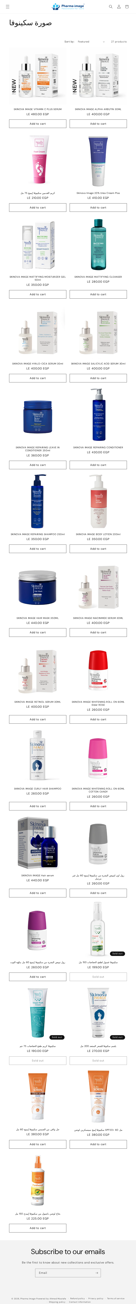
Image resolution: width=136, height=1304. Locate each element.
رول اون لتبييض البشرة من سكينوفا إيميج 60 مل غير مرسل (98, 877)
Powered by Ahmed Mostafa (51, 1298)
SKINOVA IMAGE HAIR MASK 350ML (38, 618)
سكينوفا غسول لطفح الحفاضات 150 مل (98, 962)
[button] (8, 7)
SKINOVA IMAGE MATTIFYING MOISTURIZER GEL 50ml (38, 278)
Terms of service (116, 1298)
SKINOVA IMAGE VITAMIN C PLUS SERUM (38, 109)
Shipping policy (57, 1302)
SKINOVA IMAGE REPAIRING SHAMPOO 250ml (38, 534)
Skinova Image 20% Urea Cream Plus (98, 193)
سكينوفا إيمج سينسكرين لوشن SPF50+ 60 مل (98, 1129)
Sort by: (69, 41)
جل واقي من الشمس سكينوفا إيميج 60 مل (37, 1129)
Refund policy (77, 1298)
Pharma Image (27, 1298)
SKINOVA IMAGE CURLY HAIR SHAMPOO (37, 788)
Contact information (80, 1302)
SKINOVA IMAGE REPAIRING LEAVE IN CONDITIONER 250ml (38, 449)
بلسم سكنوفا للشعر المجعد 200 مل (98, 1046)
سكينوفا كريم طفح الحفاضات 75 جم (38, 1046)
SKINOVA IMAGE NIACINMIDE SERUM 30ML (98, 618)
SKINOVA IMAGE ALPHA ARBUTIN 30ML (98, 109)
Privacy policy (95, 1298)
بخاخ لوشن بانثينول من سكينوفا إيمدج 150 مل (37, 1213)
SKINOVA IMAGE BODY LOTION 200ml (98, 534)
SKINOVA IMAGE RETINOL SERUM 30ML (37, 701)
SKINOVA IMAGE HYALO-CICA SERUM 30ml (37, 363)
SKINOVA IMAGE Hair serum (37, 875)
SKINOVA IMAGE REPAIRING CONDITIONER (98, 447)
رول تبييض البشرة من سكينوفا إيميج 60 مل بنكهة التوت (37, 962)
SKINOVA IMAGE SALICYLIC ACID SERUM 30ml (98, 363)
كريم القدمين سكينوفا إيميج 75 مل (38, 193)
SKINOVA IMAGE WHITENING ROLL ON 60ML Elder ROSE (98, 703)
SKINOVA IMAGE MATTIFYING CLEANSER (98, 276)
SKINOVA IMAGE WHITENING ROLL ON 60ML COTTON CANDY (98, 790)
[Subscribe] (97, 1273)
